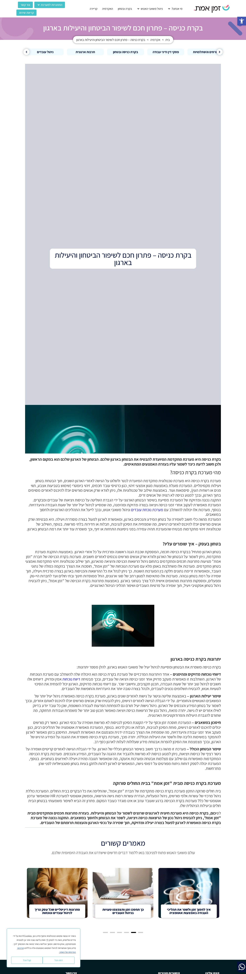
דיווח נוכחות (71, 679)
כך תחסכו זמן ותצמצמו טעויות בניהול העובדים (123, 911)
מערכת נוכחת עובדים (147, 509)
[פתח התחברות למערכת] (38, 4)
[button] (241, 21)
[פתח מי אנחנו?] (169, 8)
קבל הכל (27, 960)
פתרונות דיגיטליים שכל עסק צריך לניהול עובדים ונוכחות (57, 911)
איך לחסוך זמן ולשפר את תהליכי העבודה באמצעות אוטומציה (189, 911)
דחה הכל (59, 960)
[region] (43, 947)
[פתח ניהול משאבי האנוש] (138, 8)
